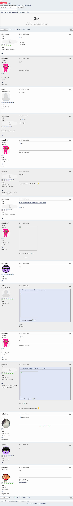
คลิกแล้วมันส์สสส (23, 482)
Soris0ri (5, 414)
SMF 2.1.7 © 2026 (32, 503)
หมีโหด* (6, 58)
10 (24, 29)
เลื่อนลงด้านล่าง (4, 29)
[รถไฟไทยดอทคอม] (2, 190)
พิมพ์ (71, 29)
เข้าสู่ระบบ (19, 5)
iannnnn (6, 34)
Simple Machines (41, 503)
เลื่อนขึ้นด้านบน (4, 497)
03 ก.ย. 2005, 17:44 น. (24, 333)
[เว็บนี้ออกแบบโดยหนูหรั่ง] (2, 491)
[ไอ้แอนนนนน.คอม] (2, 53)
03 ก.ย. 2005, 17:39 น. (24, 263)
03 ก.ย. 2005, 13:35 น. (24, 34)
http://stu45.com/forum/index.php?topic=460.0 (32, 202)
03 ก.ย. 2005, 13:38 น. (24, 58)
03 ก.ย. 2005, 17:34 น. (24, 199)
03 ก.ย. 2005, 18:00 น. (24, 414)
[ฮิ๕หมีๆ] (2, 82)
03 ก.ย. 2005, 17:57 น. (24, 364)
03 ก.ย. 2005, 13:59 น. (24, 171)
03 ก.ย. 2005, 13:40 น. (24, 89)
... (26, 29)
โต (4, 89)
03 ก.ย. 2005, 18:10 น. (24, 467)
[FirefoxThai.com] (2, 280)
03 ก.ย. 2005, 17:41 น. (24, 285)
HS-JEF (5, 171)
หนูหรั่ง (5, 467)
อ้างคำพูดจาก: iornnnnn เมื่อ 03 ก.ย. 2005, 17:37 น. (34, 290)
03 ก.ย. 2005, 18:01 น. (24, 444)
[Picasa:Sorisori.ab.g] (2, 437)
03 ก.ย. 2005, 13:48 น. (24, 140)
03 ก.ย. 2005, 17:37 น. (24, 223)
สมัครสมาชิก (27, 5)
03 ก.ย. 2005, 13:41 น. (24, 116)
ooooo (5, 263)
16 (28, 29)
